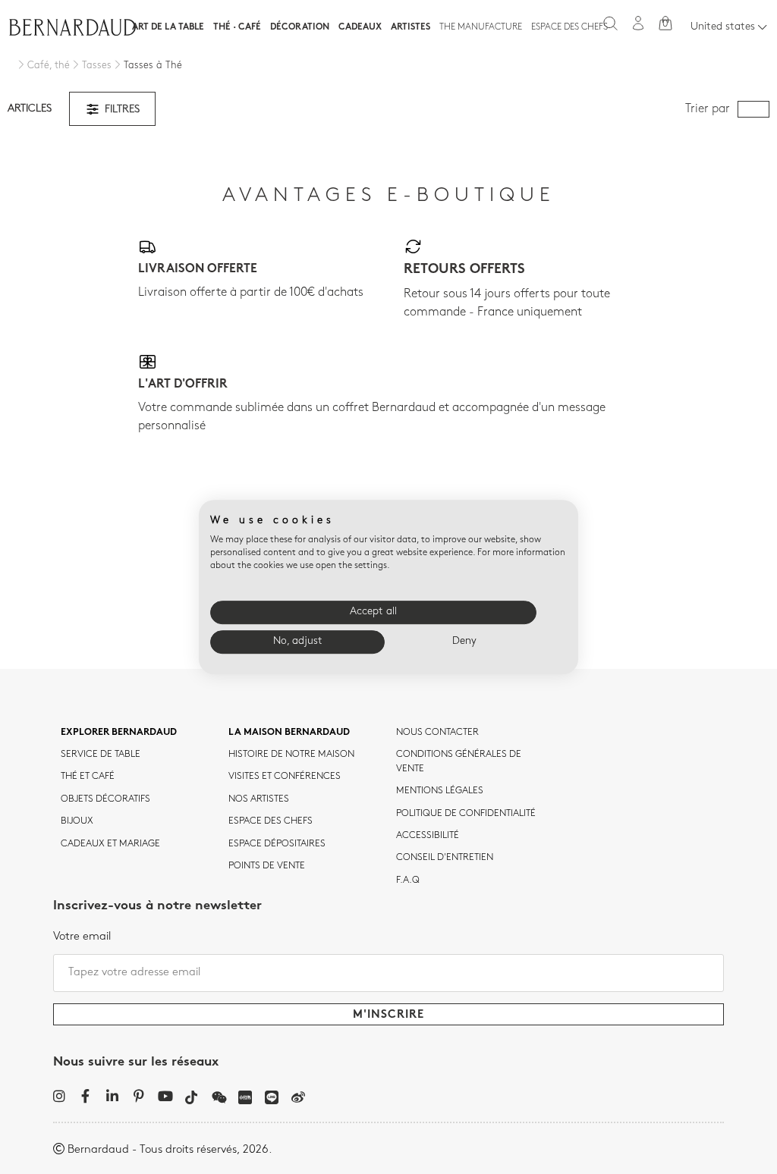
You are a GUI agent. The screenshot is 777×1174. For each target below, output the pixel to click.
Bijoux (77, 821)
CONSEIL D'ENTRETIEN (444, 857)
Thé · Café (237, 27)
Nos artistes (258, 799)
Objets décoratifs (105, 799)
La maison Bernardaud (289, 732)
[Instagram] (59, 1096)
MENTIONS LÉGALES (439, 791)
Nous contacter (437, 732)
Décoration (299, 27)
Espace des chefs (569, 27)
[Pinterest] (138, 1096)
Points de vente (266, 866)
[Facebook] (85, 1096)
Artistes (410, 27)
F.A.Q (408, 880)
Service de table (100, 754)
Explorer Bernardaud (119, 732)
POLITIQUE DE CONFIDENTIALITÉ (466, 813)
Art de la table (168, 27)
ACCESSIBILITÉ (427, 835)
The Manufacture (480, 27)
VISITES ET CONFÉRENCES (284, 776)
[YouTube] (165, 1096)
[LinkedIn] (112, 1096)
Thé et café (88, 776)
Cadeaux (360, 27)
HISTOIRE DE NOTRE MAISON (291, 754)
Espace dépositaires (277, 844)
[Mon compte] (638, 23)
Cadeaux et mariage (110, 844)
